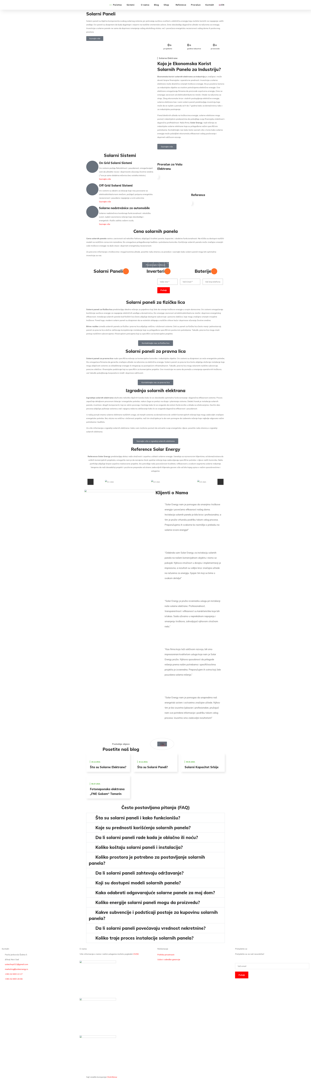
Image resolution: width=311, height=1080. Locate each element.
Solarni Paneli (108, 271)
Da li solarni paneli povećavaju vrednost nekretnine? (150, 928)
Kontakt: (5, 949)
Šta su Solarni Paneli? (152, 767)
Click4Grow (112, 1077)
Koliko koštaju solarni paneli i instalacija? (139, 847)
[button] (90, 482)
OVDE (136, 954)
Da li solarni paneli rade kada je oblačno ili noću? (146, 837)
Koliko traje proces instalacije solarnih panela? (144, 938)
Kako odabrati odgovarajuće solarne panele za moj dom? (155, 892)
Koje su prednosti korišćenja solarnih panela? (143, 827)
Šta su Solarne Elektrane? (108, 767)
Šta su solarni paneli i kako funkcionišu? (137, 817)
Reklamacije (162, 949)
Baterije (203, 271)
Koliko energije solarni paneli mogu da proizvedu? (147, 902)
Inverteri (155, 271)
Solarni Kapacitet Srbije (201, 767)
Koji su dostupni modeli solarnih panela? (138, 882)
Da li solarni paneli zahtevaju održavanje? (139, 873)
